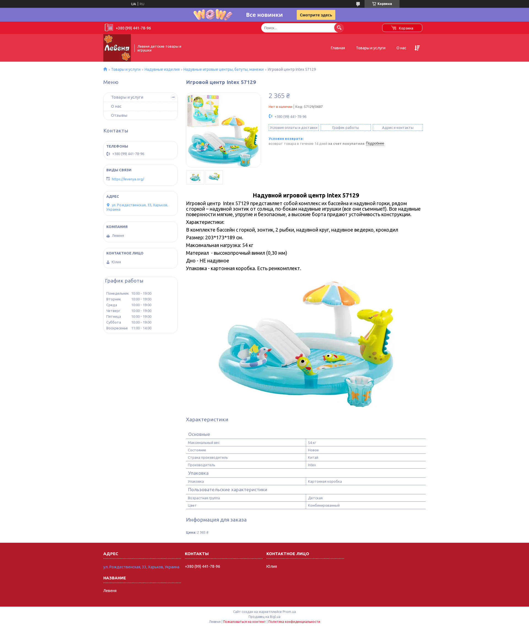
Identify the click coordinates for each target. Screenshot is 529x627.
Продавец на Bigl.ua (264, 616)
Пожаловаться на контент (244, 621)
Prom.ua (289, 612)
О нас (401, 48)
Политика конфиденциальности (294, 621)
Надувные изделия (162, 69)
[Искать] (339, 27)
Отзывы (119, 115)
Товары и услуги (370, 48)
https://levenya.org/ (128, 179)
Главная (338, 48)
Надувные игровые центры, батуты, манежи (223, 69)
